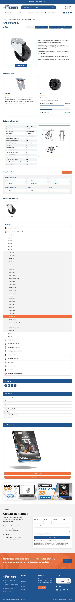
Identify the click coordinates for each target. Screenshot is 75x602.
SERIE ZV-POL (12, 302)
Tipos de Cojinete (8, 403)
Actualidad (38, 13)
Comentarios (37, 526)
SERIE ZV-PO (12, 299)
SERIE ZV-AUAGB (12, 290)
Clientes (30, 13)
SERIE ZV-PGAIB (12, 319)
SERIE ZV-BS (11, 255)
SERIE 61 (9, 333)
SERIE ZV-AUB (12, 281)
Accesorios (10, 370)
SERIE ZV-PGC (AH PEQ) (14, 328)
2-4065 (11, 216)
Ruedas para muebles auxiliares (15, 351)
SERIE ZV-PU (12, 275)
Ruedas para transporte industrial (22, 19)
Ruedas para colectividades (14, 347)
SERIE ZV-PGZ (12, 272)
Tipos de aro (7, 400)
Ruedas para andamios (13, 340)
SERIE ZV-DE (12, 252)
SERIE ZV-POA (12, 310)
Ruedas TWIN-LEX (11, 366)
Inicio (4, 19)
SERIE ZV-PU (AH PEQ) (14, 278)
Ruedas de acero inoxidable (14, 343)
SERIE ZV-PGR (12, 270)
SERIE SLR (10, 235)
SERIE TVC (10, 243)
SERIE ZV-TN (12, 304)
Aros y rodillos (11, 362)
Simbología (7, 412)
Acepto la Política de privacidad (43, 534)
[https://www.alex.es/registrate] (20, 491)
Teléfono (55, 519)
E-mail (63, 519)
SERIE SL (9, 238)
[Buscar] (54, 7)
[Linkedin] (64, 13)
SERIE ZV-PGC (12, 325)
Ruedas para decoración (13, 358)
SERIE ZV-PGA (12, 264)
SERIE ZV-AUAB (12, 284)
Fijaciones (6, 406)
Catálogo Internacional (37, 477)
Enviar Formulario (52, 537)
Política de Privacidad (56, 546)
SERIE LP (10, 336)
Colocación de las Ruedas (10, 409)
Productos (9, 13)
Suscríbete (67, 561)
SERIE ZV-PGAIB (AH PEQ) (14, 322)
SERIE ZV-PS (11, 258)
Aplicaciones (22, 13)
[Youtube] (71, 13)
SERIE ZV (10, 249)
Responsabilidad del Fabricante (11, 415)
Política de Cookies (62, 599)
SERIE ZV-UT (12, 307)
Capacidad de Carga (8, 397)
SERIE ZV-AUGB (12, 287)
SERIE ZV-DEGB (12, 293)
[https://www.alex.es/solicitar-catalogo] (55, 491)
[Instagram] (66, 13)
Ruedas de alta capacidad (13, 228)
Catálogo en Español (37, 473)
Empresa (54, 13)
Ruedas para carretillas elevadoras (15, 373)
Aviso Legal (70, 599)
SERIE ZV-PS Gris (12, 261)
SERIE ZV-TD (12, 313)
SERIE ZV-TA (11, 296)
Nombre (36, 519)
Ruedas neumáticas (12, 355)
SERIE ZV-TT (35, 19)
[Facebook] (68, 13)
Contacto (47, 13)
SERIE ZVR (10, 246)
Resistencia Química (8, 418)
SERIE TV (10, 241)
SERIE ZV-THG (12, 331)
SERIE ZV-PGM (12, 267)
